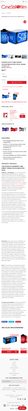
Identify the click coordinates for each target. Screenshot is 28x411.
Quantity (4, 79)
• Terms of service (13, 396)
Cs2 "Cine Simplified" (20, 183)
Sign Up (23, 381)
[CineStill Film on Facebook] (20, 399)
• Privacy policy (19, 395)
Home (3, 13)
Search (14, 364)
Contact (14, 375)
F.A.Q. (14, 371)
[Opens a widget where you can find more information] (22, 408)
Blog (14, 369)
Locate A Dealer (14, 367)
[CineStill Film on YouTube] (25, 399)
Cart (26, 1)
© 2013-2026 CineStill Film (13, 402)
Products (14, 365)
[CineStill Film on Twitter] (18, 399)
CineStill (8, 13)
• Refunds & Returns (9, 395)
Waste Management (14, 373)
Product (3, 73)
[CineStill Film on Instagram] (23, 399)
